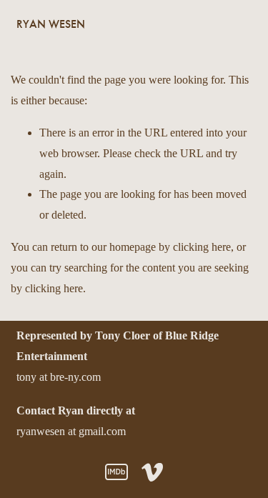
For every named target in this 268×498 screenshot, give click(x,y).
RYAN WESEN (50, 24)
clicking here (202, 247)
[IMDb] (116, 472)
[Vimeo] (152, 472)
